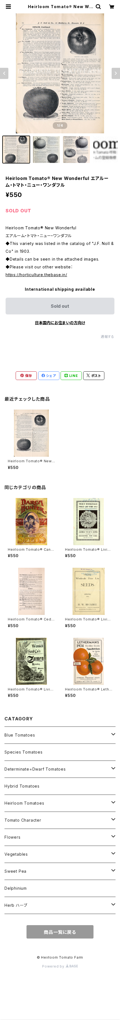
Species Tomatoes (23, 752)
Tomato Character (22, 820)
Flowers (12, 837)
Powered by (54, 966)
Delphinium (15, 888)
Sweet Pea (15, 871)
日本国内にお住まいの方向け (60, 322)
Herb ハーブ (15, 905)
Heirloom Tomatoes (24, 803)
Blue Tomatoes (19, 735)
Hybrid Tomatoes (22, 786)
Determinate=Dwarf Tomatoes (35, 769)
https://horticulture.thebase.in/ (36, 274)
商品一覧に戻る (60, 932)
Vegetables (16, 854)
